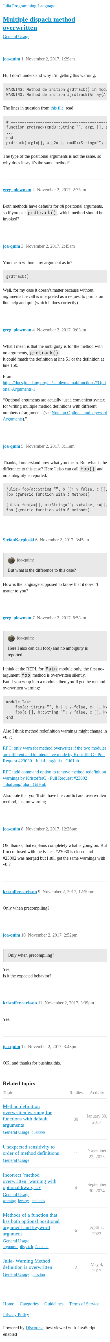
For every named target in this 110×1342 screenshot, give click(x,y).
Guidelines (53, 1303)
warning (9, 1201)
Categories (29, 1303)
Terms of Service (84, 1303)
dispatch (26, 1247)
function (42, 1247)
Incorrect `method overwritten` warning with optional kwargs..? (29, 1181)
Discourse (34, 1327)
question (38, 1132)
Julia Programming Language (29, 5)
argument (10, 1247)
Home (8, 1303)
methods (38, 1201)
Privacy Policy (16, 1314)
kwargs (23, 1201)
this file (56, 108)
